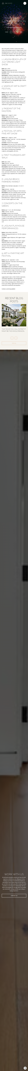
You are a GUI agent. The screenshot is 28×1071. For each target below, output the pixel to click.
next (16, 338)
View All (14, 343)
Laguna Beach (5, 277)
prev (12, 338)
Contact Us (14, 895)
